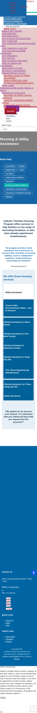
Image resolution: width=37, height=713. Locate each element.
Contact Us (24, 6)
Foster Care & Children (15, 177)
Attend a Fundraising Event (19, 83)
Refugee (9, 197)
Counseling (10, 166)
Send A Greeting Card (16, 80)
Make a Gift (10, 29)
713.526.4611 (13, 587)
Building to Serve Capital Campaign (17, 96)
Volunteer (9, 78)
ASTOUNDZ (14, 656)
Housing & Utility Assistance (17, 185)
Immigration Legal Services (16, 189)
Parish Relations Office (17, 105)
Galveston (10, 181)
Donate (9, 642)
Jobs (8, 625)
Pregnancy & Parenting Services (18, 193)
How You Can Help (13, 26)
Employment (10, 170)
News (8, 623)
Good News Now (13, 19)
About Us (9, 621)
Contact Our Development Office (17, 101)
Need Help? (10, 637)
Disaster (22, 166)
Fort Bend (9, 174)
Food (22, 170)
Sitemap (17, 659)
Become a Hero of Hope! (17, 76)
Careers (9, 121)
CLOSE (3, 698)
